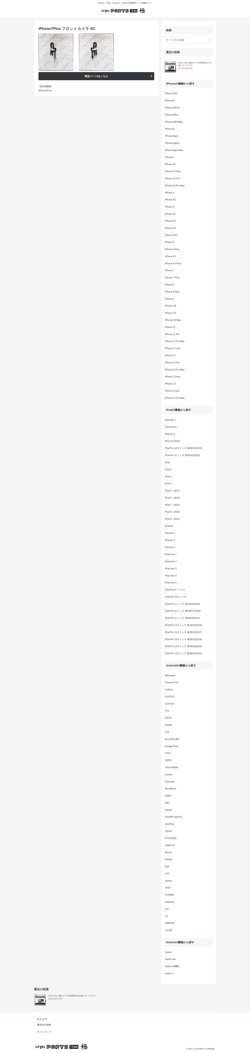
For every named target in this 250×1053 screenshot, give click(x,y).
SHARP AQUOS (173, 817)
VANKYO (170, 845)
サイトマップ (44, 1032)
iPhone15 (170, 129)
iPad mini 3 (171, 568)
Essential (169, 781)
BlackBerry (170, 788)
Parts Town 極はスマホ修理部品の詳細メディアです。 (72, 996)
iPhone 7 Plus (172, 277)
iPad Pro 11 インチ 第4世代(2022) (183, 455)
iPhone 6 (169, 242)
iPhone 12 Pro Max (175, 369)
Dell (167, 866)
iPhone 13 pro (172, 391)
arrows (168, 881)
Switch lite (170, 959)
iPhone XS (170, 313)
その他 (168, 930)
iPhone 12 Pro (172, 362)
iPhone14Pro (172, 115)
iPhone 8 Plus (172, 292)
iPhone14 (170, 100)
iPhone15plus (172, 143)
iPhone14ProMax (174, 122)
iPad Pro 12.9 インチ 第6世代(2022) (183, 448)
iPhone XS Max (173, 320)
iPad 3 (168, 476)
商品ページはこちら (96, 76)
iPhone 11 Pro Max (174, 341)
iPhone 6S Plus (173, 263)
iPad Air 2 (170, 533)
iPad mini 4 (171, 575)
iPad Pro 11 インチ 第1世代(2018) (182, 604)
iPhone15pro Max (174, 150)
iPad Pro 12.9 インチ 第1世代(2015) (183, 625)
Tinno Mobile (171, 767)
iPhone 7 (169, 270)
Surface (169, 689)
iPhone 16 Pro (172, 178)
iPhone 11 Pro (172, 334)
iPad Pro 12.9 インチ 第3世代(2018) (183, 639)
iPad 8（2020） (173, 512)
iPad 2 (168, 469)
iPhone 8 (169, 284)
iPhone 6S (170, 256)
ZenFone (169, 704)
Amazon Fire (171, 682)
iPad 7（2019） (173, 505)
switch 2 (169, 973)
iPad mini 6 (171, 427)
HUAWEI (169, 895)
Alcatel (168, 725)
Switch (168, 952)
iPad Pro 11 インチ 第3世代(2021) (182, 618)
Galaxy (168, 810)
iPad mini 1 (171, 554)
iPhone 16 (170, 164)
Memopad (170, 675)
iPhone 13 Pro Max (175, 398)
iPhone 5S (170, 221)
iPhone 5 (169, 207)
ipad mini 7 (170, 420)
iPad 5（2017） (173, 490)
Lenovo (169, 774)
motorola (169, 902)
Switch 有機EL (172, 966)
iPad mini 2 (171, 561)
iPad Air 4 (170, 547)
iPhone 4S (170, 199)
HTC (167, 873)
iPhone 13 (170, 384)
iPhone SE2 (171, 235)
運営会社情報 (44, 1025)
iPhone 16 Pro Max (175, 185)
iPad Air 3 (170, 540)
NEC (167, 803)
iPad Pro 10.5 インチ (175, 597)
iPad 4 (168, 483)
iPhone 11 (170, 327)
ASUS (168, 718)
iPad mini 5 (171, 582)
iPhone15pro (171, 136)
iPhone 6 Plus (172, 249)
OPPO (168, 760)
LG (166, 916)
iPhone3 (169, 157)
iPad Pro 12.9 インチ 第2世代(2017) (183, 632)
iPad (167, 462)
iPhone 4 (169, 192)
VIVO (167, 753)
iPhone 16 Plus (173, 171)
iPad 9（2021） (173, 519)
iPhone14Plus (172, 107)
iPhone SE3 (171, 93)
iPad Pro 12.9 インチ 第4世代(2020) (183, 646)
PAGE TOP (241, 1019)
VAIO (167, 887)
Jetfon (168, 796)
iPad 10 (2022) (173, 441)
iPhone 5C (170, 214)
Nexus (168, 852)
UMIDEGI (170, 923)
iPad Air (169, 526)
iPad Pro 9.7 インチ (175, 590)
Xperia (168, 831)
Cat (167, 909)
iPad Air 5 (170, 434)
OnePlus (169, 824)
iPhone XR (170, 306)
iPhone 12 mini (172, 348)
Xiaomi (168, 859)
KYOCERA (171, 838)
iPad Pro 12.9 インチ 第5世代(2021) (183, 653)
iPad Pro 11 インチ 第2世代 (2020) (183, 611)
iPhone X (169, 299)
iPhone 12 (170, 355)
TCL (167, 711)
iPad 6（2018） (173, 498)
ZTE (167, 732)
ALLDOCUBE (172, 739)
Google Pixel (171, 746)
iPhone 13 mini (172, 376)
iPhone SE (170, 228)
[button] (210, 40)
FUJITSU (170, 696)
